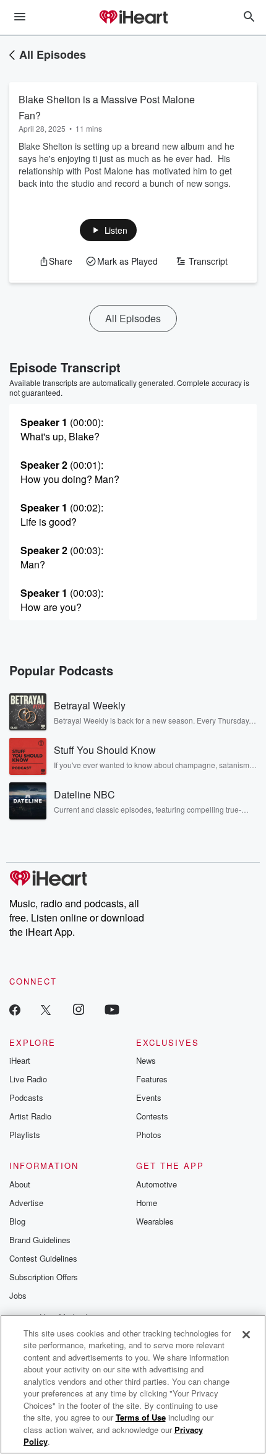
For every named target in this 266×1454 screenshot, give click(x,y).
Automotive (156, 1184)
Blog (17, 1221)
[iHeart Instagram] (78, 1009)
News (146, 1060)
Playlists (24, 1134)
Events (148, 1097)
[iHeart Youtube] (112, 1009)
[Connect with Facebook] (14, 1009)
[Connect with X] (46, 1009)
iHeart (19, 1060)
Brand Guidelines (40, 1240)
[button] (108, 230)
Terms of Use (141, 1417)
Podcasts (26, 1097)
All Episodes (52, 54)
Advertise (26, 1202)
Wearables (155, 1221)
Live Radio (28, 1079)
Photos (148, 1134)
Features (152, 1079)
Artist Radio (30, 1116)
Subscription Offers (43, 1277)
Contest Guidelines (43, 1258)
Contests (152, 1116)
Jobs (18, 1295)
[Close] (246, 1334)
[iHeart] (133, 18)
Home (146, 1202)
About (19, 1184)
